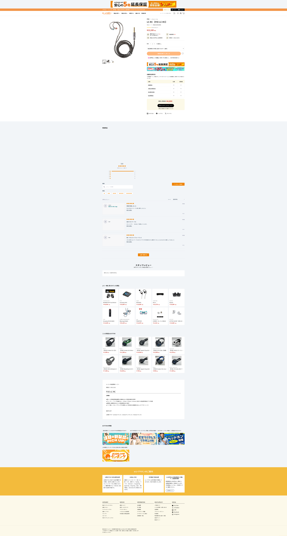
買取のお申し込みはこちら (165, 105)
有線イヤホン (105, 507)
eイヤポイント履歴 (141, 511)
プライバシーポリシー (159, 511)
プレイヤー (104, 513)
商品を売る (124, 13)
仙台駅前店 (150, 95)
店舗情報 (139, 509)
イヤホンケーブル (154, 19)
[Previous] (103, 38)
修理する (131, 13)
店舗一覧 (137, 13)
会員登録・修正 (140, 515)
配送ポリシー (157, 519)
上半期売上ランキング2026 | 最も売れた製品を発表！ (115, 447)
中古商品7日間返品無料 (125, 513)
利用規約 (156, 513)
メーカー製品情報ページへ (112, 384)
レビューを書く (179, 184)
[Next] (142, 38)
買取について (122, 505)
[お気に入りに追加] (183, 53)
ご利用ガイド (170, 490)
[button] (152, 27)
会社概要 (139, 505)
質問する (142, 255)
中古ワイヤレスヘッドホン (107, 517)
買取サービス (167, 9)
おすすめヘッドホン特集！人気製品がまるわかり (169, 430)
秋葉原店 (150, 85)
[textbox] (117, 187)
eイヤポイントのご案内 (142, 513)
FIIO (148, 19)
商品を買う (116, 13)
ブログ (174, 9)
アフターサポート (123, 509)
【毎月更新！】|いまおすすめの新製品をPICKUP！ (114, 430)
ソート (169, 199)
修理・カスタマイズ (124, 507)
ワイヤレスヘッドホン (107, 509)
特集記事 (143, 13)
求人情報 (139, 507)
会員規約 (156, 509)
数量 (148, 43)
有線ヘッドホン (105, 511)
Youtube (181, 9)
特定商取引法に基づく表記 (160, 515)
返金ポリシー (157, 517)
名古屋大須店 (151, 92)
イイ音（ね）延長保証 (124, 511)
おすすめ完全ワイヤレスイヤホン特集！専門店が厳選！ (143, 430)
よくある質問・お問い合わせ (161, 507)
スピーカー (104, 515)
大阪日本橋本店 (152, 88)
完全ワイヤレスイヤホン (107, 505)
